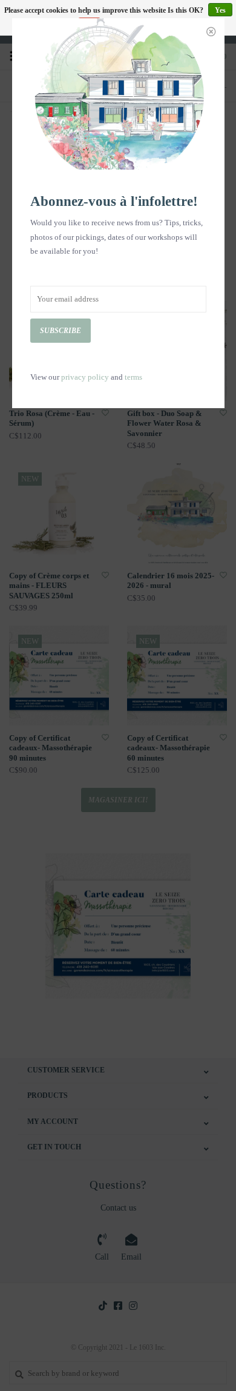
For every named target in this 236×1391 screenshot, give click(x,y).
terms (133, 377)
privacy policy (85, 377)
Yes (220, 10)
